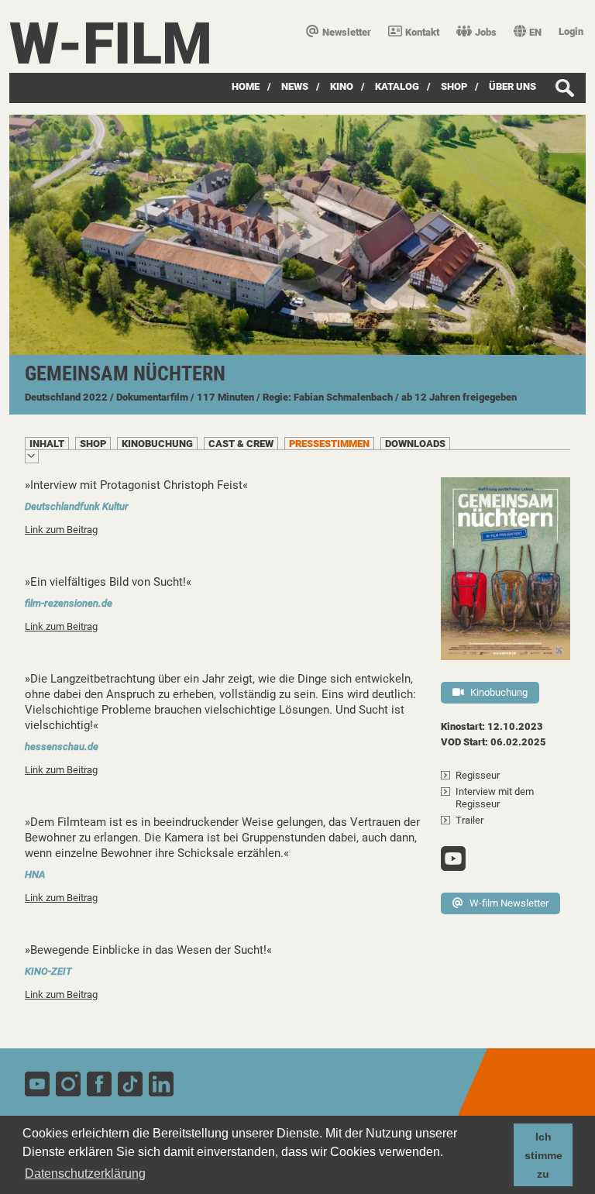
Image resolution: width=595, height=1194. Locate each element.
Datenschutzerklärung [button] (85, 1173)
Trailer (469, 820)
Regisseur (478, 775)
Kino (341, 86)
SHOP (454, 86)
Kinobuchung (499, 692)
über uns (512, 86)
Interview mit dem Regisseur (495, 798)
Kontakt (422, 32)
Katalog (397, 86)
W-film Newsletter (509, 903)
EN (535, 32)
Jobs (486, 32)
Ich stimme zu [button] (543, 1155)
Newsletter (346, 32)
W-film (110, 43)
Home (246, 86)
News (294, 86)
